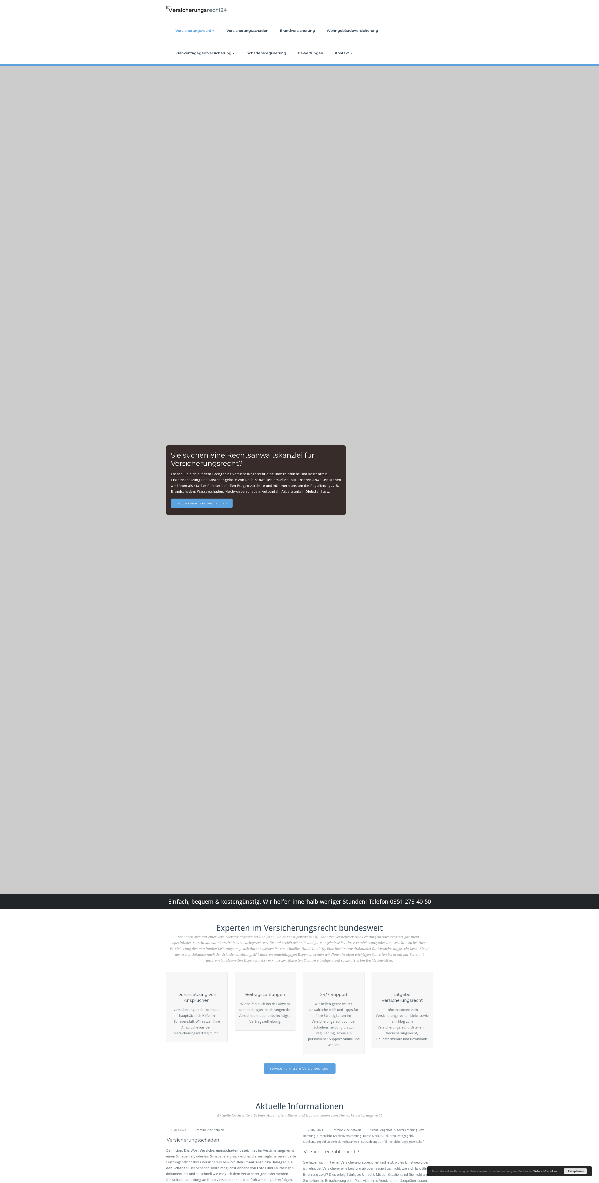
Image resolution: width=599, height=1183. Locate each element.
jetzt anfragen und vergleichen (202, 503)
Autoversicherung (405, 1130)
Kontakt (342, 53)
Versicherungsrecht (193, 30)
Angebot (386, 1130)
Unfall (383, 1141)
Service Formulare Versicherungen (300, 1068)
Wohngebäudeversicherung (352, 30)
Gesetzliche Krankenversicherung (339, 1136)
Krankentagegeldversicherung (203, 53)
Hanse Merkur (372, 1136)
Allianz (374, 1130)
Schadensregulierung (266, 53)
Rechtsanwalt (350, 1141)
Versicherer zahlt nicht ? (331, 1151)
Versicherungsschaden (247, 30)
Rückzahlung (369, 1141)
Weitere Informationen (545, 1171)
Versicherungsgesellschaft (406, 1141)
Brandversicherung (297, 30)
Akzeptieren (575, 1171)
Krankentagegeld (401, 1136)
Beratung (309, 1136)
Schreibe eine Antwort (209, 1130)
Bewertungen (310, 53)
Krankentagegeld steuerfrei (321, 1141)
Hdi (386, 1136)
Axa (421, 1130)
